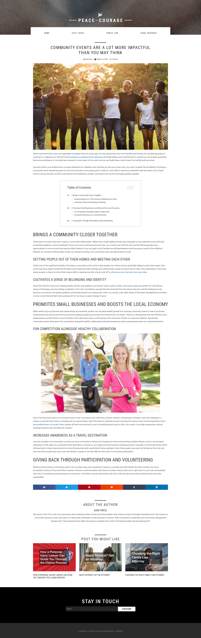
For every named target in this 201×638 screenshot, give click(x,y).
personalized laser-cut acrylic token (48, 424)
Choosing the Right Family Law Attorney (144, 575)
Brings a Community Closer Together (87, 195)
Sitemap (119, 631)
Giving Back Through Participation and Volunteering (92, 221)
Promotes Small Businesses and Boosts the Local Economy (96, 208)
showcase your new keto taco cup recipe (129, 272)
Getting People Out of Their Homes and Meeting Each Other (95, 199)
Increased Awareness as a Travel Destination (90, 215)
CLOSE (130, 187)
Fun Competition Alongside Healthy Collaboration (92, 212)
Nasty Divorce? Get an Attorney (94, 575)
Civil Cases (78, 33)
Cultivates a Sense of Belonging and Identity (90, 202)
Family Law (112, 33)
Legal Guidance (148, 33)
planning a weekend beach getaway (86, 157)
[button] (44, 487)
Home (47, 33)
